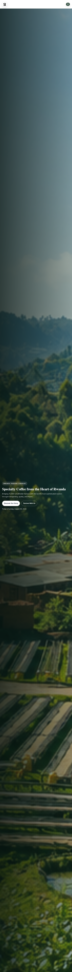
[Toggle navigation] (68, 4)
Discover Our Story (11, 503)
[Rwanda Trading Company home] (4, 4)
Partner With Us (29, 503)
